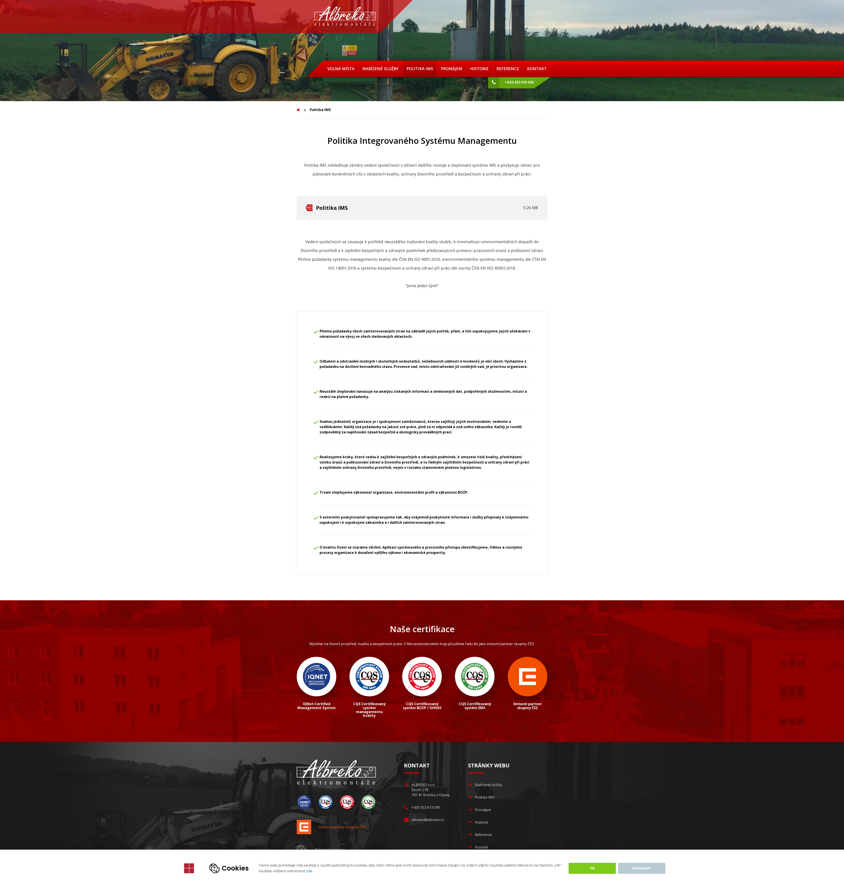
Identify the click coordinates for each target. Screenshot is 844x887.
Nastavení (641, 868)
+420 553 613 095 (519, 82)
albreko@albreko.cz (427, 819)
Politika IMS (419, 68)
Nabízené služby (380, 68)
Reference (508, 68)
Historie (479, 68)
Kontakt (537, 68)
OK (592, 868)
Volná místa (341, 68)
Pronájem (451, 68)
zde (309, 871)
